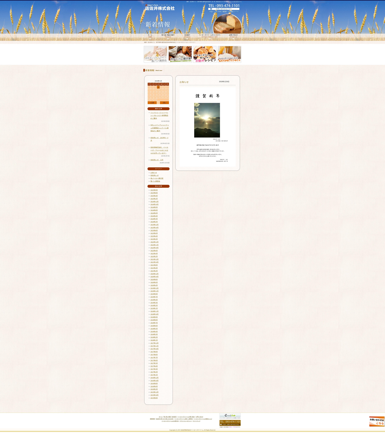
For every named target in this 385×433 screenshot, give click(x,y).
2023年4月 (154, 236)
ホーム (161, 416)
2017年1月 (154, 375)
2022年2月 (154, 256)
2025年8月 (154, 193)
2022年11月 (154, 245)
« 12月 (152, 102)
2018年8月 (154, 320)
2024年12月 (154, 201)
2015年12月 (154, 392)
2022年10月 (154, 248)
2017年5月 (154, 363)
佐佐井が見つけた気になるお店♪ (164, 419)
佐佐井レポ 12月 (156, 160)
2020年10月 (154, 276)
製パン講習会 (155, 181)
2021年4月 (154, 268)
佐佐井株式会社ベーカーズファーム (192, 430)
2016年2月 (154, 389)
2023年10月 (154, 227)
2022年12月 (154, 242)
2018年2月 (154, 337)
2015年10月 (154, 395)
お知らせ (184, 82)
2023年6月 (154, 233)
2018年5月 (154, 329)
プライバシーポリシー (186, 421)
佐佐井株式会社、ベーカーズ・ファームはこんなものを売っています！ (159, 150)
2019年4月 (154, 300)
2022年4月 (154, 253)
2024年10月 (154, 204)
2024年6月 (154, 213)
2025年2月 (154, 199)
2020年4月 (154, 285)
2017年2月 (154, 372)
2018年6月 (154, 326)
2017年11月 (154, 346)
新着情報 (152, 419)
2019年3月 (154, 303)
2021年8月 (154, 265)
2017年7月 (154, 357)
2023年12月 (154, 225)
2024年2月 (154, 222)
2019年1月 (154, 308)
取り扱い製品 (167, 416)
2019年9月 (154, 294)
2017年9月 (154, 352)
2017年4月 (154, 366)
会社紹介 (174, 416)
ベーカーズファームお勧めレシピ (203, 419)
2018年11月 (154, 311)
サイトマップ (196, 421)
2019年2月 (154, 305)
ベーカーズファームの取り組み (186, 416)
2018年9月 (154, 317)
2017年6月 (154, 360)
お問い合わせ (199, 416)
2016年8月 (154, 383)
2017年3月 (154, 369)
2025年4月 (154, 196)
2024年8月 (154, 210)
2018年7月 (154, 323)
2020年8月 (154, 279)
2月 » (164, 102)
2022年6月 (154, 250)
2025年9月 (154, 190)
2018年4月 (154, 331)
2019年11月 (154, 291)
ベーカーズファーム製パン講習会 (184, 419)
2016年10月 (154, 380)
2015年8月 (154, 398)
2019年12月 (154, 288)
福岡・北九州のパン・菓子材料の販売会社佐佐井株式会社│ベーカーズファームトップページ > (169, 42)
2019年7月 (154, 297)
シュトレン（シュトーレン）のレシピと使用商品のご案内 (159, 115)
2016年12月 (154, 378)
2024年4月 (154, 216)
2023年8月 (154, 230)
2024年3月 (154, 219)
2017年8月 (154, 354)
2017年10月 (154, 349)
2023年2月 (154, 239)
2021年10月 (154, 262)
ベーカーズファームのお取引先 (170, 421)
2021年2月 (154, 271)
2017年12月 (154, 343)
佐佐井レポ (154, 175)
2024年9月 (154, 207)
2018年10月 (154, 314)
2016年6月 (154, 386)
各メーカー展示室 (156, 178)
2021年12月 (154, 259)
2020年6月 (154, 282)
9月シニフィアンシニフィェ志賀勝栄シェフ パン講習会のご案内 (159, 128)
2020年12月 (154, 274)
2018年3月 (154, 334)
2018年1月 (154, 340)
